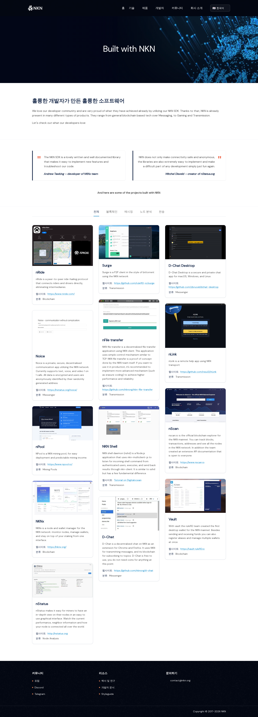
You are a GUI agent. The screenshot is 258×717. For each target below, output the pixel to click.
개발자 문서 (107, 687)
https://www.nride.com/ (61, 293)
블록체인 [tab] (111, 211)
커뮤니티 (177, 8)
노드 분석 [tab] (146, 211)
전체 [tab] (96, 211)
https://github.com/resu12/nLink (198, 371)
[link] (62, 265)
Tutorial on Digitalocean (127, 480)
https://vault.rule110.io (192, 548)
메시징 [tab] (128, 211)
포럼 (37, 680)
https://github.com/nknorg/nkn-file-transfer (127, 389)
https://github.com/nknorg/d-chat (133, 570)
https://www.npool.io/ (60, 464)
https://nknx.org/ (57, 547)
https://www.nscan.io (192, 462)
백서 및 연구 (108, 680)
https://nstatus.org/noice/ (62, 389)
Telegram (40, 694)
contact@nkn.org (180, 680)
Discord (39, 687)
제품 (145, 8)
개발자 (160, 8)
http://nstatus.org (58, 633)
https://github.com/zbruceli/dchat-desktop (194, 287)
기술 (131, 8)
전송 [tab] (161, 211)
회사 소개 (197, 8)
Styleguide (107, 694)
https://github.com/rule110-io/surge (134, 283)
